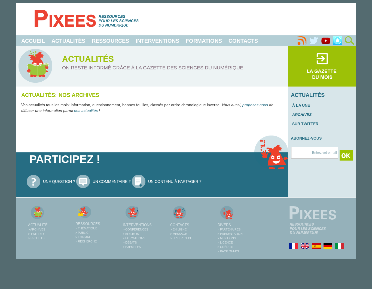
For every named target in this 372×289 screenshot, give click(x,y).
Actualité (38, 225)
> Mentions (227, 238)
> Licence (225, 242)
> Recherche (86, 241)
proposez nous (255, 105)
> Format (82, 237)
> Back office (229, 251)
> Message (178, 233)
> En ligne (178, 229)
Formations (204, 41)
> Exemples (132, 246)
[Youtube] (325, 40)
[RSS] (301, 40)
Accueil (33, 41)
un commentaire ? (112, 181)
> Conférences (135, 229)
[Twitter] (313, 40)
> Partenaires (229, 229)
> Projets (36, 238)
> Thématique (86, 228)
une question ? (59, 181)
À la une (301, 105)
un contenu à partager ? (175, 181)
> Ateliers (131, 233)
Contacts (243, 41)
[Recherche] (349, 40)
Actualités (68, 41)
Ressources (110, 41)
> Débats (130, 242)
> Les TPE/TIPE (181, 238)
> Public (82, 232)
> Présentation (230, 233)
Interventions (157, 41)
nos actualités (86, 110)
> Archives (36, 229)
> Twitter (36, 233)
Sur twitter (305, 124)
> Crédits (225, 246)
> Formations (134, 238)
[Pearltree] (337, 40)
